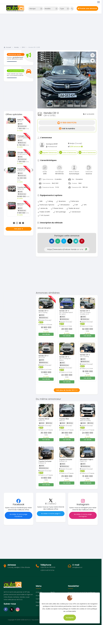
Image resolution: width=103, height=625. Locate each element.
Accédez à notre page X (50, 514)
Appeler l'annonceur (49, 153)
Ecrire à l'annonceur (69, 153)
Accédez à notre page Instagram (83, 515)
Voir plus (18, 229)
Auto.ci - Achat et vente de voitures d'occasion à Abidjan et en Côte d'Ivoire (15, 8)
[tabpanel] (18, 167)
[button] (41, 80)
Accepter (70, 617)
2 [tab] (17, 223)
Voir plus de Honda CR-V (66, 390)
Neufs (53, 592)
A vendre (39, 592)
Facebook (39, 602)
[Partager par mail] (75, 241)
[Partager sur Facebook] (51, 241)
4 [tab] (23, 223)
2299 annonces (75, 147)
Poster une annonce (88, 8)
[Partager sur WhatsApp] (57, 241)
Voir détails (46, 334)
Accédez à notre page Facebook (18, 515)
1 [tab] (14, 223)
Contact (39, 599)
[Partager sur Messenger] (63, 241)
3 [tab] (20, 223)
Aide (37, 605)
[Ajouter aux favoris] (92, 55)
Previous (5, 169)
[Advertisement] (51, 29)
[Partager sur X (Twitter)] (69, 241)
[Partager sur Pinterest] (81, 241)
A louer (38, 596)
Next (31, 169)
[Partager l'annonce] (92, 60)
